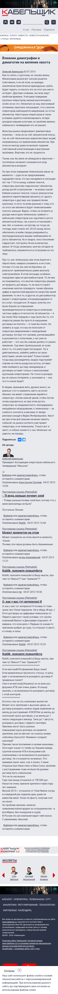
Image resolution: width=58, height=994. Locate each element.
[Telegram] (24, 439)
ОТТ (48, 899)
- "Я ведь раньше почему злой (23, 495)
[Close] (19, 970)
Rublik (22, 522)
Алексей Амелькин (13, 71)
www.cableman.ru (9, 922)
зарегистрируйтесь (27, 475)
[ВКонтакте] (19, 439)
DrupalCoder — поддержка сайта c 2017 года (21, 949)
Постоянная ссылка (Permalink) (19, 492)
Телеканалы (36, 899)
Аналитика (10, 905)
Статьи (4, 39)
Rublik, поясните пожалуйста (22, 570)
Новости (23, 35)
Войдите (6, 475)
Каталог (7, 899)
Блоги (13, 35)
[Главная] (29, 13)
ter (20, 592)
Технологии (47, 905)
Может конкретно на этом (20, 532)
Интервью (15, 39)
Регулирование (28, 905)
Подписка (49, 29)
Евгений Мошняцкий (29, 878)
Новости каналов (39, 35)
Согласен (9, 971)
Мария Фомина (44, 878)
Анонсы (4, 35)
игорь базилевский (29, 557)
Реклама (36, 29)
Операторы (21, 899)
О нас (26, 29)
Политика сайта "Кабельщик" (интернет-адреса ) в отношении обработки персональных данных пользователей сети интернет (26, 943)
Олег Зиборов (14, 878)
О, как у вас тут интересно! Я (22, 601)
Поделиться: (9, 439)
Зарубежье (10, 910)
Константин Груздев (30, 482)
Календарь (25, 910)
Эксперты (9, 860)
